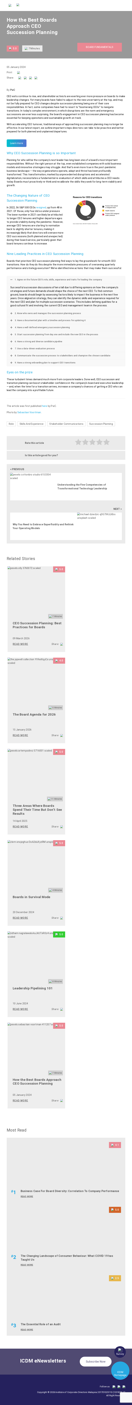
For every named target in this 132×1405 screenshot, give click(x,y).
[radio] (78, 442)
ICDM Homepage (120, 1373)
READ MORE (20, 644)
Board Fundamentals (99, 47)
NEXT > (117, 509)
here (44, 406)
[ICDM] (10, 5)
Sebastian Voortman (29, 412)
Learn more (16, 143)
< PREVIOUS (17, 469)
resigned (41, 207)
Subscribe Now (96, 1361)
